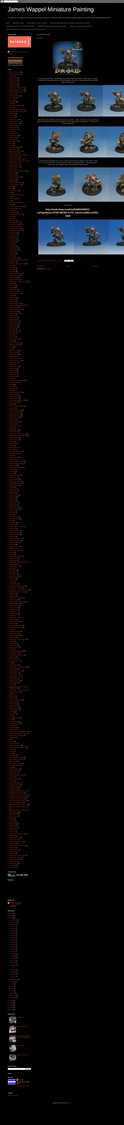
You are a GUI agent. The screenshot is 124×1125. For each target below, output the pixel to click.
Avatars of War (13, 127)
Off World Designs (14, 542)
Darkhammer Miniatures (15, 273)
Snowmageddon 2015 (15, 677)
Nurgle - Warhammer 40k (15, 538)
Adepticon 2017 (13, 84)
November (14, 922)
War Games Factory (14, 779)
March (12, 993)
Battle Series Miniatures (15, 151)
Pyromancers (12, 596)
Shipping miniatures (14, 661)
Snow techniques (13, 673)
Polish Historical (13, 584)
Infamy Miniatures (14, 437)
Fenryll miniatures (14, 321)
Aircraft (11, 103)
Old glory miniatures (14, 546)
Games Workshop (14, 358)
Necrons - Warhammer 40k (16, 526)
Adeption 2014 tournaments (16, 92)
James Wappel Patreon (15, 451)
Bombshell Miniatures (15, 184)
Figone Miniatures (14, 323)
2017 (10, 918)
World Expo (12, 853)
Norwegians (12, 536)
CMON (11, 218)
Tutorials (11, 741)
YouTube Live (12, 865)
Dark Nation (12, 269)
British (10, 188)
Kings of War (12, 465)
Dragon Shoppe (13, 291)
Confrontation (12, 232)
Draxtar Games (13, 297)
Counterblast (12, 246)
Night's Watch (12, 528)
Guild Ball (11, 404)
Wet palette (12, 829)
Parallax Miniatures (14, 566)
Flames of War (13, 327)
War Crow (11, 777)
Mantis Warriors (13, 491)
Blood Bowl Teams (18, 23)
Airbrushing (12, 101)
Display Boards (13, 289)
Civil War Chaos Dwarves (16, 214)
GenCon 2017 (13, 374)
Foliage (11, 335)
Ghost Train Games (14, 382)
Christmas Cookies (14, 208)
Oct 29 (14, 928)
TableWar (11, 712)
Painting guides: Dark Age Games (18, 562)
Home (8, 23)
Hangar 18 (12, 408)
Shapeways (12, 657)
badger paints (12, 133)
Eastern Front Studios (15, 303)
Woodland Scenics (14, 849)
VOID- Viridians (13, 773)
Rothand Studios (13, 633)
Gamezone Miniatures (15, 360)
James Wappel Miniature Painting (51, 9)
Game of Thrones (13, 354)
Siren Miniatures (13, 665)
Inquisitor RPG (13, 443)
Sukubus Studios (13, 708)
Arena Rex (12, 115)
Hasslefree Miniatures (15, 412)
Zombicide (12, 867)
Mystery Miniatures (14, 518)
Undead (11, 751)
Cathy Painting (13, 198)
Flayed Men (12, 329)
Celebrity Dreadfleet (14, 202)
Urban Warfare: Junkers (15, 763)
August (13, 981)
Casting (11, 196)
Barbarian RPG (13, 137)
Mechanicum (12, 497)
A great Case (20, 1017)
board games (12, 178)
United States (12, 755)
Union (10, 753)
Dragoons (11, 295)
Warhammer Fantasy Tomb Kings (18, 804)
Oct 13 (14, 947)
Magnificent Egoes (14, 485)
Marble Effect (12, 493)
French (11, 347)
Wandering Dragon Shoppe (16, 775)
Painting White (13, 564)
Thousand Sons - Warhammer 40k (18, 731)
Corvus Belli (12, 242)
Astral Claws (12, 125)
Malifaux (11, 487)
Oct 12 (14, 949)
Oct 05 (14, 965)
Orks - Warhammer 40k (15, 550)
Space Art (11, 684)
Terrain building (13, 721)
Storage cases (13, 702)
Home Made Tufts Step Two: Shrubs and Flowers (23, 1036)
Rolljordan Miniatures (15, 631)
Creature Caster (13, 248)
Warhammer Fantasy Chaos (16, 793)
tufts (10, 739)
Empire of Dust (13, 311)
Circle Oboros (12, 212)
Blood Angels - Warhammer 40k (17, 171)
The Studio (12, 725)
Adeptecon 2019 (13, 78)
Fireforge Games (13, 325)
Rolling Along (20, 1045)
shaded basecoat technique (16, 655)
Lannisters (12, 469)
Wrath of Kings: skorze (15, 859)
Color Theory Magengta (15, 224)
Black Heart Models (14, 157)
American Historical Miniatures (17, 109)
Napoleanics (12, 522)
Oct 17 (14, 940)
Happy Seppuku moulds (15, 410)
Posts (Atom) (47, 269)
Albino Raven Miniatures (15, 105)
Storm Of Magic (13, 704)
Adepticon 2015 (13, 80)
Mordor (11, 514)
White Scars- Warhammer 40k (17, 833)
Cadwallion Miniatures (15, 194)
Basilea (11, 143)
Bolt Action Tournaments (15, 182)
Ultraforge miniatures (14, 745)
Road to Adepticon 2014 (15, 627)
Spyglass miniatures (14, 692)
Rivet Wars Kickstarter (15, 621)
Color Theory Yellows (14, 228)
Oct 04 (14, 970)
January (13, 997)
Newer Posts (40, 266)
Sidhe (10, 663)
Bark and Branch (13, 141)
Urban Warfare (13, 761)
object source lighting (14, 540)
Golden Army (12, 388)
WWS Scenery (13, 861)
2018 (10, 915)
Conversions (12, 238)
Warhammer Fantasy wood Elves (18, 810)
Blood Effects (12, 175)
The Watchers (12, 727)
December (14, 920)
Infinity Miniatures (13, 439)
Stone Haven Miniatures (15, 700)
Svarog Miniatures (14, 709)
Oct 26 (14, 935)
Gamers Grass (13, 356)
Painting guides (13, 560)
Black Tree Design (14, 163)
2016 (10, 1000)
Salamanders (12, 637)
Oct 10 (14, 953)
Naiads (11, 520)
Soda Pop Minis (13, 678)
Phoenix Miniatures (14, 576)
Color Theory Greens (14, 222)
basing (11, 145)
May (12, 988)
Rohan (11, 629)
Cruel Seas (12, 252)
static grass (12, 696)
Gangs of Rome (13, 362)
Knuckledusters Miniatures (16, 467)
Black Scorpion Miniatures (16, 159)
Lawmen (11, 473)
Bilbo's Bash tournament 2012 (17, 155)
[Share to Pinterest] (73, 261)
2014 (10, 1005)
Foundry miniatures (14, 339)
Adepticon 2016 (13, 82)
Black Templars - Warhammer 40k (18, 161)
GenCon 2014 (13, 368)
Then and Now (13, 729)
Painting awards (13, 558)
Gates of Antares (13, 366)
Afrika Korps (12, 94)
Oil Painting (12, 544)
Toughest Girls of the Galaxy (16, 735)
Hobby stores (12, 420)
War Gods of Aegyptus (15, 783)
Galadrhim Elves (13, 350)
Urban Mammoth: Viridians (16, 759)
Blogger (69, 1103)
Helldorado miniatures (15, 414)
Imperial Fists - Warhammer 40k (17, 433)
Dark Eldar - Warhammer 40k (17, 263)
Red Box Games (13, 617)
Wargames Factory (14, 787)
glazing (11, 384)
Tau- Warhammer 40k (15, 717)
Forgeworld (12, 337)
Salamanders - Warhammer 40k (17, 639)
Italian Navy (12, 449)
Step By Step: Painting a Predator (37, 23)
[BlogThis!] (67, 261)
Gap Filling (12, 364)
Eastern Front (12, 301)
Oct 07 (14, 960)
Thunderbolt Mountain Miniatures (18, 733)
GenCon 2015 (13, 370)
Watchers (11, 820)
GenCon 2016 (13, 372)
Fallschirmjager (13, 317)
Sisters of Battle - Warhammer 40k (18, 667)
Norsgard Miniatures (14, 534)
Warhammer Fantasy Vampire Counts (19, 806)
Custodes (11, 256)
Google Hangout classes (15, 392)
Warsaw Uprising (13, 816)
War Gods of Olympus (15, 785)
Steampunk (12, 698)
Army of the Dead (13, 119)
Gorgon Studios (13, 394)
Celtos (11, 204)
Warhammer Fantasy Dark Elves (17, 797)
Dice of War (12, 285)
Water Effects (12, 822)
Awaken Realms (13, 129)
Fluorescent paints (14, 331)
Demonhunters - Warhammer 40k (18, 281)
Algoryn (11, 107)
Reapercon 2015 (13, 607)
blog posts (12, 169)
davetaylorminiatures (16, 903)
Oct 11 (14, 951)
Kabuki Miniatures (14, 453)
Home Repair (12, 424)
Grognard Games (13, 402)
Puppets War (12, 593)
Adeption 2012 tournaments (16, 88)
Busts (10, 192)
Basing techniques (14, 147)
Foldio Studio (12, 333)
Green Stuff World (14, 398)
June (12, 986)
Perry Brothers (13, 574)
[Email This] (65, 261)
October (13, 924)
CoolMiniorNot (13, 240)
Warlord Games (13, 812)
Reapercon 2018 (13, 613)
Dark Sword (12, 271)
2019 (10, 913)
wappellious (22, 1080)
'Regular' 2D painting (14, 72)
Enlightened (12, 315)
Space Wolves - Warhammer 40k (17, 690)
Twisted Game (13, 743)
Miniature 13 (12, 511)
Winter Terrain (13, 843)
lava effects (12, 471)
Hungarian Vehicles (14, 426)
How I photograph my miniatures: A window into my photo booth (25, 29)
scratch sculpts (13, 645)
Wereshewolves (13, 828)
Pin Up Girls (12, 580)
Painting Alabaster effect (15, 556)
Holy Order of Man (14, 422)
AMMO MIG (12, 113)
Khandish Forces (13, 457)
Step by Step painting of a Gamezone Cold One (52, 26)
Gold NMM (12, 386)
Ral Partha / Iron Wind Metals (17, 601)
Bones (11, 186)
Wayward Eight (13, 824)
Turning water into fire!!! (23, 1026)
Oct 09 (14, 956)
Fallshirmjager (13, 319)
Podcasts (11, 582)
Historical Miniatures (14, 416)
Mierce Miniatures (14, 509)
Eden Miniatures (13, 307)
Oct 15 (14, 944)
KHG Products (13, 459)
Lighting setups (13, 477)
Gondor (11, 390)
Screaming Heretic (14, 647)
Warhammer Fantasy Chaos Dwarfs (18, 794)
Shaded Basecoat (14, 653)
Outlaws (11, 552)
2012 (10, 1009)
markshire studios (14, 495)
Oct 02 (14, 974)
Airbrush (11, 100)
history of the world (14, 418)
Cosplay (11, 244)
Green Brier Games (14, 396)
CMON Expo (12, 220)
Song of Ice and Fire (14, 681)
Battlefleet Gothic (13, 153)
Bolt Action (12, 181)
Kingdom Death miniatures (16, 463)
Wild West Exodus (14, 837)
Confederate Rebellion (15, 230)
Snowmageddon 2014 (15, 675)
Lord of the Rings (13, 479)
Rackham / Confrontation (15, 597)
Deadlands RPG (13, 277)
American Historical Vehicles (16, 111)
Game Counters (13, 352)
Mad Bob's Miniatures (15, 481)
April (12, 991)
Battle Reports (13, 149)
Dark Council (12, 262)
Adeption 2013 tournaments (16, 90)
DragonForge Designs (15, 293)
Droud (40, 38)
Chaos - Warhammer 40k (15, 206)
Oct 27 (14, 933)
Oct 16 (14, 942)
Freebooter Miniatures (15, 343)
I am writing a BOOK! (15, 904)
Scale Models (12, 643)
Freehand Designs (14, 345)
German (11, 378)
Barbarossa (12, 139)
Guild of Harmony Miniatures (16, 406)
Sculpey (11, 649)
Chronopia (12, 210)
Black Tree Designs (14, 165)
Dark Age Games (13, 258)
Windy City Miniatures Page (16, 841)
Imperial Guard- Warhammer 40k (17, 435)
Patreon (11, 568)
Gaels (10, 348)
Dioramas (11, 287)
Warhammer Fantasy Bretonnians (18, 791)
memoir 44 (12, 499)
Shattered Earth (13, 659)
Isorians (11, 445)
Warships (11, 818)
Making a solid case (22, 1055)
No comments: (58, 260)
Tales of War (12, 713)
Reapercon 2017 (13, 611)
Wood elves (12, 847)
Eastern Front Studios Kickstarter (17, 305)
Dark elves (12, 267)
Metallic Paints (13, 505)
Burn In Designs (13, 190)
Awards (11, 131)
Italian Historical (13, 447)
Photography (12, 578)
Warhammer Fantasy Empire (16, 798)
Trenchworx (12, 737)
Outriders (11, 554)
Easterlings (12, 299)
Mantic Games (13, 489)
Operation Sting (13, 548)
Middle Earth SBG (14, 507)
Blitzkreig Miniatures (14, 167)
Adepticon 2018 (13, 86)
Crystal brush (12, 254)
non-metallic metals (14, 532)
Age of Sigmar (13, 97)
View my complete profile (23, 1085)
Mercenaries (12, 501)
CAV (10, 200)
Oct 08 (14, 958)
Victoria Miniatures (14, 769)
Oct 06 (14, 962)
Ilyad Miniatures (13, 430)
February (13, 995)
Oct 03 (14, 972)
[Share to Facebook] (71, 261)
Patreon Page (12, 570)
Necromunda (12, 524)
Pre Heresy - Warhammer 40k (17, 586)
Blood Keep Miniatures (15, 177)
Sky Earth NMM (13, 669)
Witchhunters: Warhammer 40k (17, 845)
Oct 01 (14, 976)
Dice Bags (12, 283)
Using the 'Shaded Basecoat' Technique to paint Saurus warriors (69, 23)
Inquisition (12, 441)
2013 (10, 1007)
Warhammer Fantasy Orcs (16, 802)
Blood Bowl (12, 173)
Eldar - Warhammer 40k (15, 309)
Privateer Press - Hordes (15, 588)
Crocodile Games (13, 250)
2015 (10, 1002)
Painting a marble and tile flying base (80, 26)
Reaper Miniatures (14, 603)
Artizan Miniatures (14, 123)
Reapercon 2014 (13, 605)
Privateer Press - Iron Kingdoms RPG (19, 590)
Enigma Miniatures (14, 313)
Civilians (11, 216)
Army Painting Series (14, 121)
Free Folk (11, 341)
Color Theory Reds (14, 226)
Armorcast (12, 117)
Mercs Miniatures (13, 503)
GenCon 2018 (13, 376)
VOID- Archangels (14, 771)
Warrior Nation (13, 814)
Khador (11, 455)
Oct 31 (14, 926)
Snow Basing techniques (15, 671)
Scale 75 (11, 641)
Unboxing (11, 749)
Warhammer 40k (13, 789)
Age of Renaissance (14, 96)
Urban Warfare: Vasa (14, 765)
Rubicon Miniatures (14, 635)
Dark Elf (11, 266)
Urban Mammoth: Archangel (16, 757)
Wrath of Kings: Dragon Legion (17, 855)
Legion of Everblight (14, 475)
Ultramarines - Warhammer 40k (17, 747)
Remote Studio (13, 619)
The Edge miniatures (14, 723)
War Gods (11, 781)
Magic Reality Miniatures (15, 483)
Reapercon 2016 (13, 609)
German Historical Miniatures (17, 380)
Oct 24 (14, 938)
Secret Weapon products (15, 651)
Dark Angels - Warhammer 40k (17, 260)
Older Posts (95, 266)
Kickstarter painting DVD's (16, 461)
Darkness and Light (14, 275)
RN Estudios (12, 623)
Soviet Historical (13, 682)
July (12, 984)
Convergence (12, 236)
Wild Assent (12, 835)
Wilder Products (13, 839)
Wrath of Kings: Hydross (15, 857)
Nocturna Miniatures (14, 530)
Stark (10, 694)
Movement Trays (13, 516)
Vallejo (11, 767)
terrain (11, 719)
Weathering (12, 825)
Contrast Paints (13, 234)
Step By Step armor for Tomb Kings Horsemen (20, 26)
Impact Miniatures (14, 431)
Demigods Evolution (14, 279)
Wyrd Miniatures (13, 863)
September (14, 979)
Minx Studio (12, 512)
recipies (11, 615)
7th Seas (11, 76)
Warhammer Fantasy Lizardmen (17, 800)
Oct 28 (14, 931)
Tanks (10, 715)
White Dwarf (12, 832)
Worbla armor (12, 851)
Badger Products (13, 135)
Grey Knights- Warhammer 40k (17, 400)
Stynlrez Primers (13, 706)
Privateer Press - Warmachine (17, 592)
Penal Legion (12, 572)
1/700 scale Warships (15, 74)
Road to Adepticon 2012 (15, 625)
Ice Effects (12, 428)
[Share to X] (69, 261)
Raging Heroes (13, 599)
